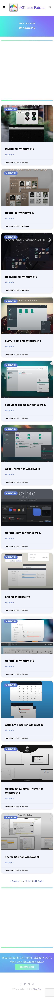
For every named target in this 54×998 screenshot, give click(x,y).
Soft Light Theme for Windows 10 (25, 405)
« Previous (14, 881)
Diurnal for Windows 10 (19, 149)
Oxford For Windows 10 (19, 661)
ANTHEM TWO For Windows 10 (24, 725)
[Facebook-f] (21, 984)
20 (30, 881)
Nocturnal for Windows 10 (21, 277)
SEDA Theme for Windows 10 (23, 341)
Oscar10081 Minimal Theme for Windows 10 (24, 791)
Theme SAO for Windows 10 (22, 857)
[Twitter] (25, 984)
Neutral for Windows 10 (19, 213)
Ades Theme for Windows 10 (23, 469)
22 (36, 881)
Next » (41, 881)
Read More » (9, 154)
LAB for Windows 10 (17, 597)
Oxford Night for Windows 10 (23, 533)
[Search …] (50, 7)
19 (26, 881)
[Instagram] (33, 984)
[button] (4, 7)
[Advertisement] (27, 71)
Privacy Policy (37, 989)
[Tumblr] (29, 984)
